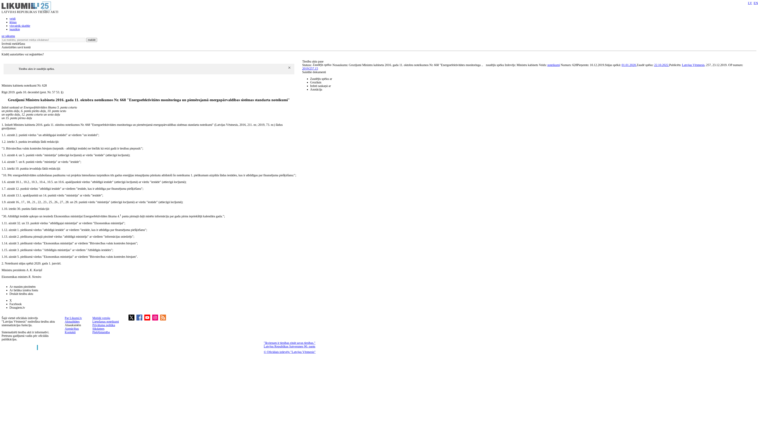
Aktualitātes (72, 321)
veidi (12, 18)
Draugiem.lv (17, 307)
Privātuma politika (103, 325)
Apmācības (72, 328)
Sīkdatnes (98, 328)
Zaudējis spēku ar (321, 78)
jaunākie (14, 29)
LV (750, 3)
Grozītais (315, 82)
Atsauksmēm (73, 325)
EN (756, 3)
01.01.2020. (629, 65)
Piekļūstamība (101, 332)
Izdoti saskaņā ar (320, 86)
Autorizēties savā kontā (16, 47)
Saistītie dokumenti (314, 72)
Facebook (15, 304)
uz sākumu (8, 36)
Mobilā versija (101, 318)
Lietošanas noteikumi (105, 321)
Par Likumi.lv (73, 318)
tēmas (13, 22)
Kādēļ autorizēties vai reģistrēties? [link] (23, 54)
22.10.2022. (661, 65)
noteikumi (553, 65)
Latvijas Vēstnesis (693, 65)
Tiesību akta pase (313, 61)
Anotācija (316, 89)
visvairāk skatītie (19, 25)
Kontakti (70, 332)
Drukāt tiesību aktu (21, 293)
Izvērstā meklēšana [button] (13, 43)
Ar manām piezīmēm (22, 286)
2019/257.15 (310, 68)
